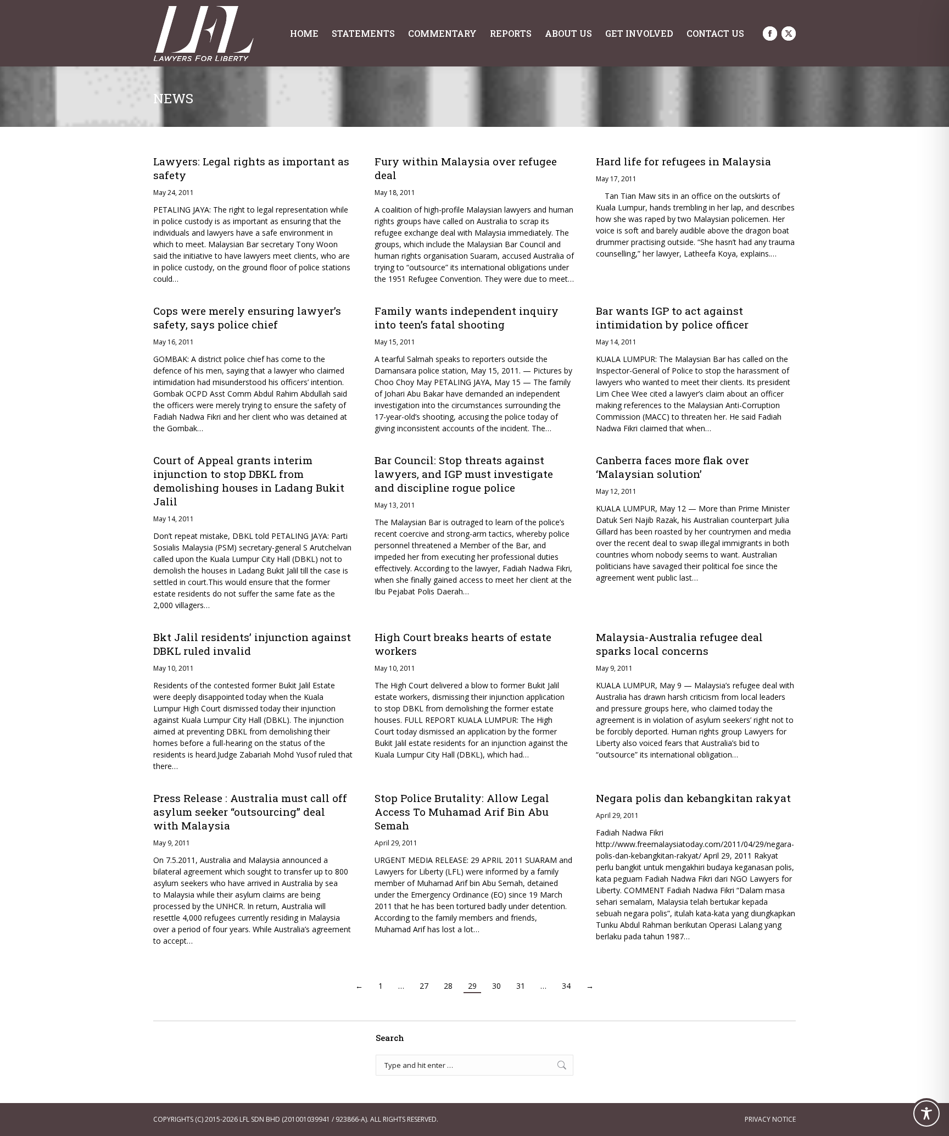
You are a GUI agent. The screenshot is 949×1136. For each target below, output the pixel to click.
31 (520, 986)
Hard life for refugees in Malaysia (683, 161)
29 (472, 986)
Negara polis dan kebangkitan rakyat (693, 798)
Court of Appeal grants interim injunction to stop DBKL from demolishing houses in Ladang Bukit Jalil (248, 480)
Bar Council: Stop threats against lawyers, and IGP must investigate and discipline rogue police (464, 473)
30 (496, 986)
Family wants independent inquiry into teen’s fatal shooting (467, 317)
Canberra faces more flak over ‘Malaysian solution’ (672, 467)
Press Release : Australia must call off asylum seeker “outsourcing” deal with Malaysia (250, 811)
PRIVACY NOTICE (770, 1119)
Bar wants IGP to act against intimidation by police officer (672, 317)
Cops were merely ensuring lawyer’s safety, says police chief (247, 317)
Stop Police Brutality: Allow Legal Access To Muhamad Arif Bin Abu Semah (462, 811)
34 (566, 986)
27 (424, 986)
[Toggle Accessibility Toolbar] (926, 1113)
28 (448, 986)
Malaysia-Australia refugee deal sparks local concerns (679, 644)
